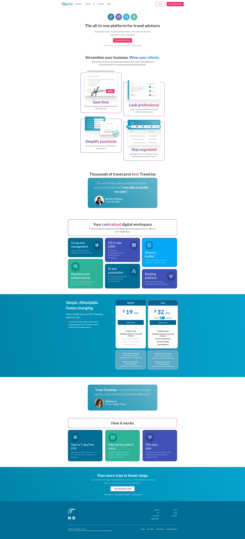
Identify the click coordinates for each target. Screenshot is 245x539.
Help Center (155, 519)
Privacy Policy (150, 529)
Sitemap (143, 529)
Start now (131, 322)
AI (94, 4)
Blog (109, 4)
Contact (174, 516)
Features (79, 4)
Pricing (87, 4)
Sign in (160, 4)
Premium (101, 4)
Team (175, 510)
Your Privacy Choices (172, 529)
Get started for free (175, 4)
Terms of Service (160, 529)
